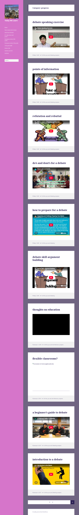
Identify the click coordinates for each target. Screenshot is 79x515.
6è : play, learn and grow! (9, 35)
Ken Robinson (55, 344)
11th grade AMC (8, 45)
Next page (72, 502)
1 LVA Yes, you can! (45, 55)
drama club (7, 48)
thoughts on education (46, 309)
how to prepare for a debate (50, 210)
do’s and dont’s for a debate (49, 163)
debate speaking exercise (48, 22)
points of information (46, 69)
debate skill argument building (46, 258)
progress (57, 55)
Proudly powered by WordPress (40, 512)
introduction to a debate (48, 459)
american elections (9, 32)
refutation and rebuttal (47, 116)
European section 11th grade (11, 43)
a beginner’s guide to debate (50, 412)
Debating (52, 55)
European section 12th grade (10, 39)
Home (6, 27)
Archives (7, 53)
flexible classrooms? (45, 358)
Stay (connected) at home (11, 30)
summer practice (9, 50)
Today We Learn (11, 20)
